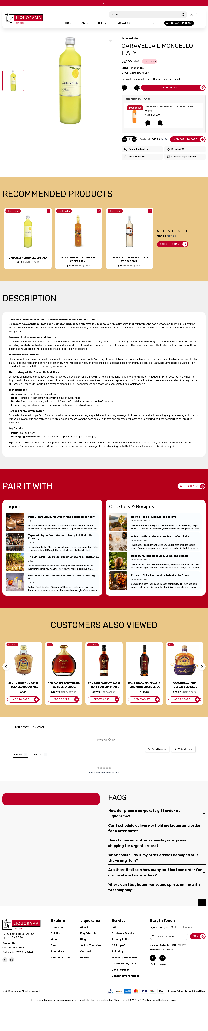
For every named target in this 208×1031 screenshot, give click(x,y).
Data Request (120, 969)
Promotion (57, 927)
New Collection (60, 957)
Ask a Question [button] (159, 749)
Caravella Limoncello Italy (28, 257)
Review (84, 957)
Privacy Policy (121, 939)
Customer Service (123, 933)
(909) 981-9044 (140, 1000)
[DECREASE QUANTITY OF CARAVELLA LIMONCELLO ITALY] (124, 87)
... (104, 3)
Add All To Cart (170, 244)
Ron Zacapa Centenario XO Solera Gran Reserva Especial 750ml (64, 685)
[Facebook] (4, 959)
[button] (6, 666)
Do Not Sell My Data (124, 963)
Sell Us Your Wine (90, 945)
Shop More (57, 951)
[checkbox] (48, 211)
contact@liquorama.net (117, 1000)
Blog (83, 939)
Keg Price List (89, 933)
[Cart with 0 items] (199, 14)
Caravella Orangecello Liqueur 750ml (169, 106)
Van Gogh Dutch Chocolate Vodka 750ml (130, 259)
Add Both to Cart (185, 139)
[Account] (191, 14)
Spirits (55, 933)
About (84, 927)
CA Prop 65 (118, 945)
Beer (54, 945)
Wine (54, 939)
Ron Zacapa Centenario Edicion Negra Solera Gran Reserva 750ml (144, 685)
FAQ (114, 927)
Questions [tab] (38, 754)
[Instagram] (11, 959)
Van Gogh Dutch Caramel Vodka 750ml (78, 259)
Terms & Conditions (195, 991)
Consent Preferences (125, 975)
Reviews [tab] (18, 754)
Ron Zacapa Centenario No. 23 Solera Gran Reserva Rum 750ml (104, 685)
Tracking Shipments (124, 957)
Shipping (117, 951)
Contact (85, 951)
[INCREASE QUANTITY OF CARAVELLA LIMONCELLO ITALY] (136, 87)
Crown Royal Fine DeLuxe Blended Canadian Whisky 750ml (184, 685)
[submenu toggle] (73, 23)
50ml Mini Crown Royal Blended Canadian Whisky (23, 685)
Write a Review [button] (185, 749)
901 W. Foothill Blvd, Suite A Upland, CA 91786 (18, 935)
